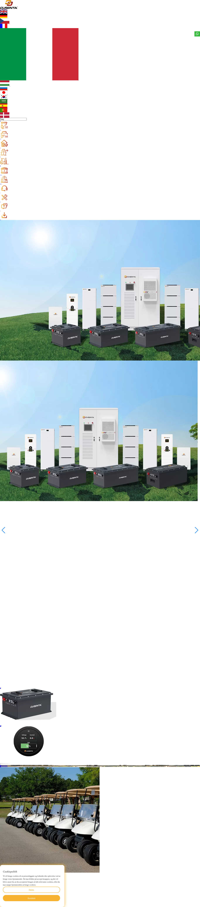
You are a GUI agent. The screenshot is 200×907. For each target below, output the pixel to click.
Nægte (31, 890)
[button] (197, 530)
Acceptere (31, 898)
